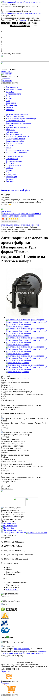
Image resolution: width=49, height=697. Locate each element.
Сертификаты (12, 87)
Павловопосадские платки (17, 136)
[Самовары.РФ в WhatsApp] (13, 532)
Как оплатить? (12, 589)
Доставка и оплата (14, 89)
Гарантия (10, 92)
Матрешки (10, 130)
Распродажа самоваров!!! (17, 152)
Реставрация (11, 105)
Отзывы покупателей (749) (15, 190)
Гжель (8, 148)
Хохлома (10, 145)
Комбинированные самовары (18, 123)
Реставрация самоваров (33, 653)
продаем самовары (22, 649)
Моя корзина (6, 71)
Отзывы (9, 96)
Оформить (5, 78)
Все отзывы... (7, 211)
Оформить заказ (8, 662)
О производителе (13, 94)
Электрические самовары (17, 114)
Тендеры (9, 107)
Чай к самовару (12, 132)
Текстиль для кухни (14, 143)
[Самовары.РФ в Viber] (36, 532)
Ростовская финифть (15, 141)
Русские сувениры (14, 134)
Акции (9, 98)
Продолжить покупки (24, 662)
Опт (8, 101)
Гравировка (11, 103)
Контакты (10, 110)
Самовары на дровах (15, 116)
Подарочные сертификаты (17, 150)
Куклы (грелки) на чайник (17, 127)
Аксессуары (11, 125)
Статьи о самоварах (14, 156)
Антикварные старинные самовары (21, 118)
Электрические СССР (15, 121)
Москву (22, 20)
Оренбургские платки (15, 139)
